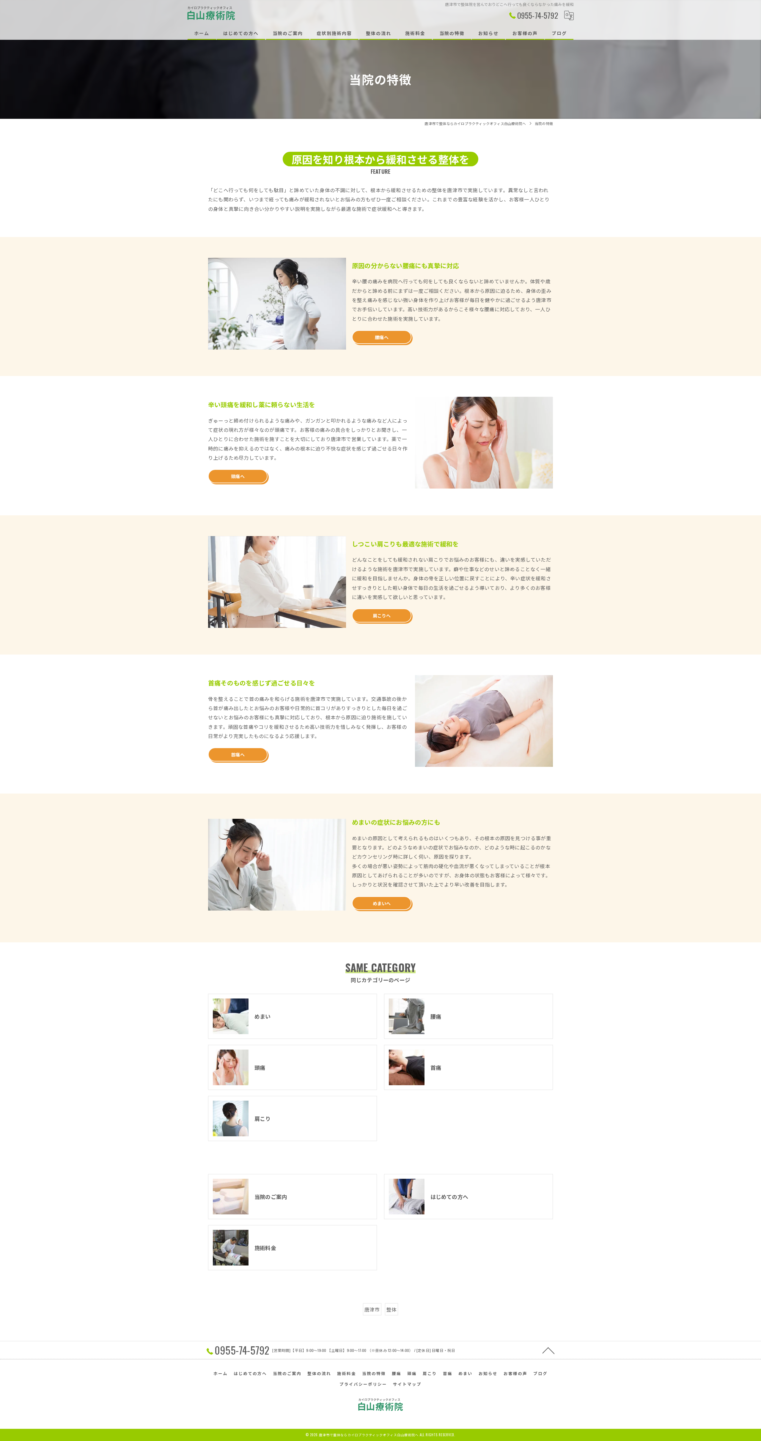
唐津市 (372, 1309)
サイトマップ (407, 1384)
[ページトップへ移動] (548, 1350)
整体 (391, 1309)
